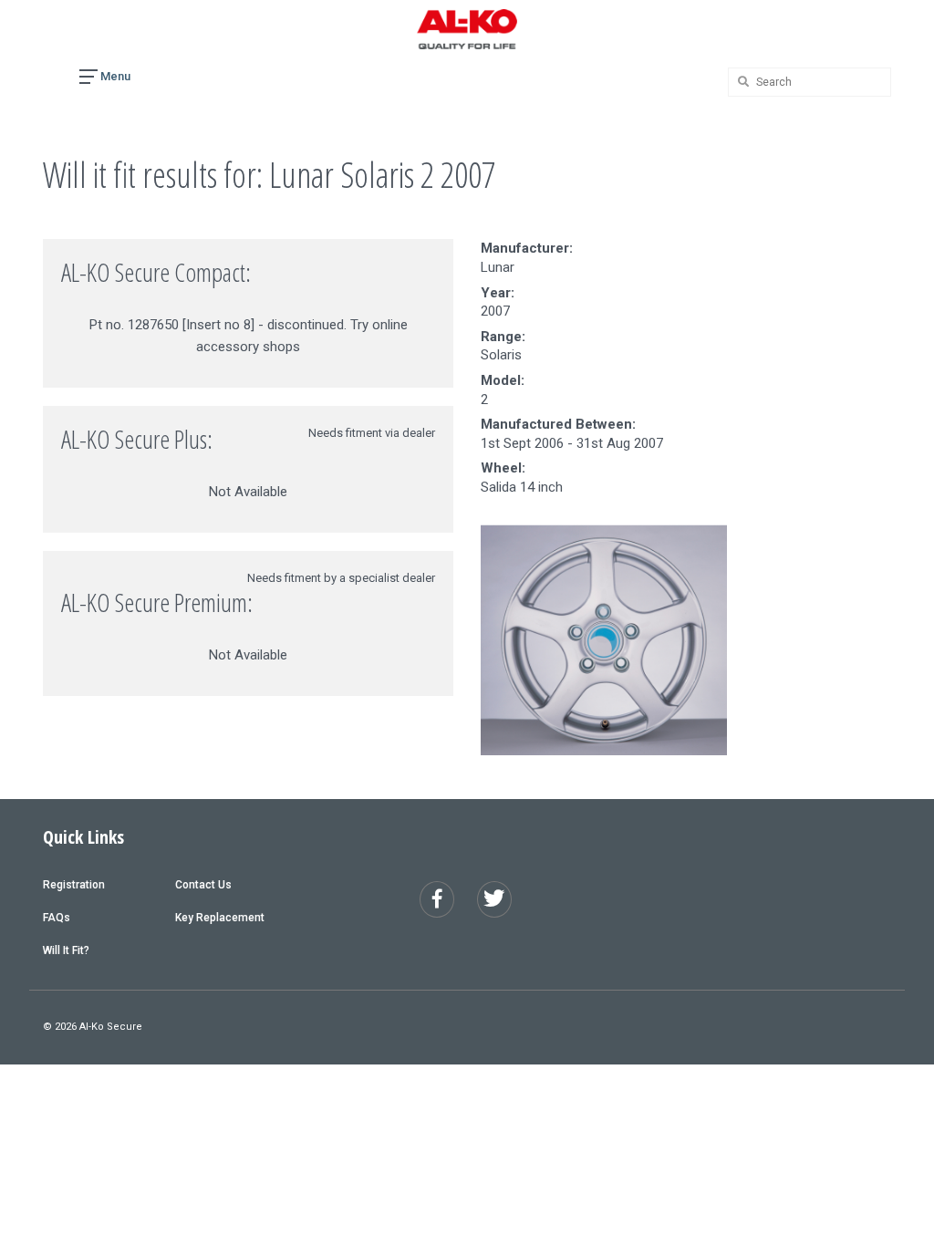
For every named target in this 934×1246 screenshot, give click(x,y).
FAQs (56, 917)
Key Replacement (220, 917)
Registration (74, 884)
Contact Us (203, 884)
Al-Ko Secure (110, 1027)
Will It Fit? (66, 950)
